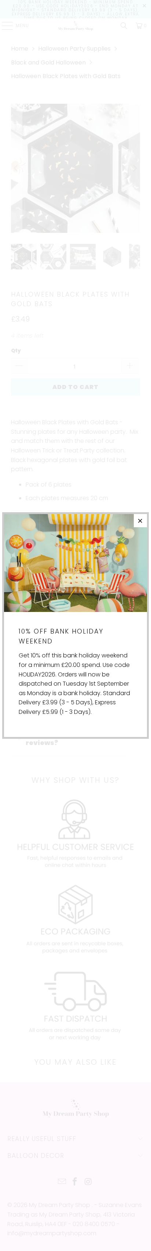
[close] (140, 520)
